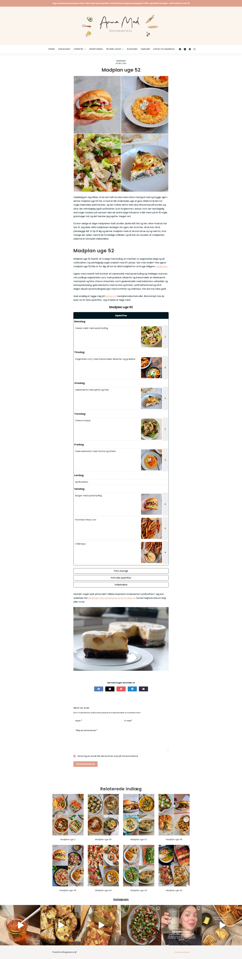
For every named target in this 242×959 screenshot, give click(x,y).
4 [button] (165, 398)
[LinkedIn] (132, 688)
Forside (51, 49)
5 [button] (165, 367)
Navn (78, 720)
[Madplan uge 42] (174, 865)
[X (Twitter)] (109, 688)
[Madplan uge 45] (68, 865)
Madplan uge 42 (174, 890)
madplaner (161, 266)
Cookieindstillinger (182, 952)
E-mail (128, 720)
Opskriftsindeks (96, 49)
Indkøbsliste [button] (121, 584)
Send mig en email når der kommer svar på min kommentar (107, 756)
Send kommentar (85, 764)
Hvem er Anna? (64, 49)
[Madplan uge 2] (68, 815)
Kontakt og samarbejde (163, 49)
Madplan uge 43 (139, 890)
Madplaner (145, 49)
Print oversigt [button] (121, 571)
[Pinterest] (190, 49)
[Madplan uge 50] (103, 815)
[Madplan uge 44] (103, 865)
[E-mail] (143, 688)
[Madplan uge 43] (138, 865)
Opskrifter (78, 49)
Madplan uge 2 (68, 839)
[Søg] (195, 49)
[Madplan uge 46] (174, 815)
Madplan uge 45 (68, 890)
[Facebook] (180, 49)
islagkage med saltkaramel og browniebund (111, 598)
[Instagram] (185, 49)
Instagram (110, 296)
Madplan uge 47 (139, 839)
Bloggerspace (68, 952)
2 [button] (165, 336)
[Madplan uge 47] (138, 815)
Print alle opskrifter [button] (121, 577)
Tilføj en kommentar (86, 730)
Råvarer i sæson (113, 49)
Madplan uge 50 (103, 839)
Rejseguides (132, 49)
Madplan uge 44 (103, 890)
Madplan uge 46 (174, 839)
